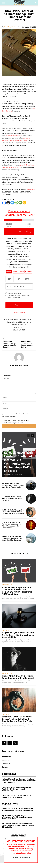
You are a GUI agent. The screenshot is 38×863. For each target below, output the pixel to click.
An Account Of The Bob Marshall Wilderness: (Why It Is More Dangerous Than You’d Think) (17, 817)
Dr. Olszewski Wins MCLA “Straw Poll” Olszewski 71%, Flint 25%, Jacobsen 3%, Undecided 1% (12, 525)
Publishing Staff (9, 27)
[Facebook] (4, 202)
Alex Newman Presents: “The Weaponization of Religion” (27, 344)
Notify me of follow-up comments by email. (16, 420)
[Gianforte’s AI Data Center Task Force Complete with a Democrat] (31, 499)
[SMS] (16, 202)
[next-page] (32, 435)
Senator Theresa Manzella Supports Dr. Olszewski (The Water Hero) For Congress (12, 538)
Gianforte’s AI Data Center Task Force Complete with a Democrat (12, 498)
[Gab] (9, 743)
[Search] (35, 2)
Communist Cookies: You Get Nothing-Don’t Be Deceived (9, 344)
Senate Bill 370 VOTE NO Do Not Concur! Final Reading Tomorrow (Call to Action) (17, 810)
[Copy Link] (24, 202)
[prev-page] (28, 435)
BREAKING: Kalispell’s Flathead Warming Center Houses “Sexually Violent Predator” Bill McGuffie (18, 825)
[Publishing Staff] (19, 357)
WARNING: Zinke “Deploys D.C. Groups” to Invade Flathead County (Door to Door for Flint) (13, 511)
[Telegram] (12, 202)
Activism (5, 630)
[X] (8, 202)
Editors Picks (7, 584)
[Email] (20, 202)
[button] (3, 2)
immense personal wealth (13, 135)
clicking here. (31, 189)
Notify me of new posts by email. (13, 423)
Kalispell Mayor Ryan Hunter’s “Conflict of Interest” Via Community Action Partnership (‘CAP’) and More (18, 461)
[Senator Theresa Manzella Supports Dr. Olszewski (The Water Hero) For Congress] (31, 538)
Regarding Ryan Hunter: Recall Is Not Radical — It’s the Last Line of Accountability (13, 485)
